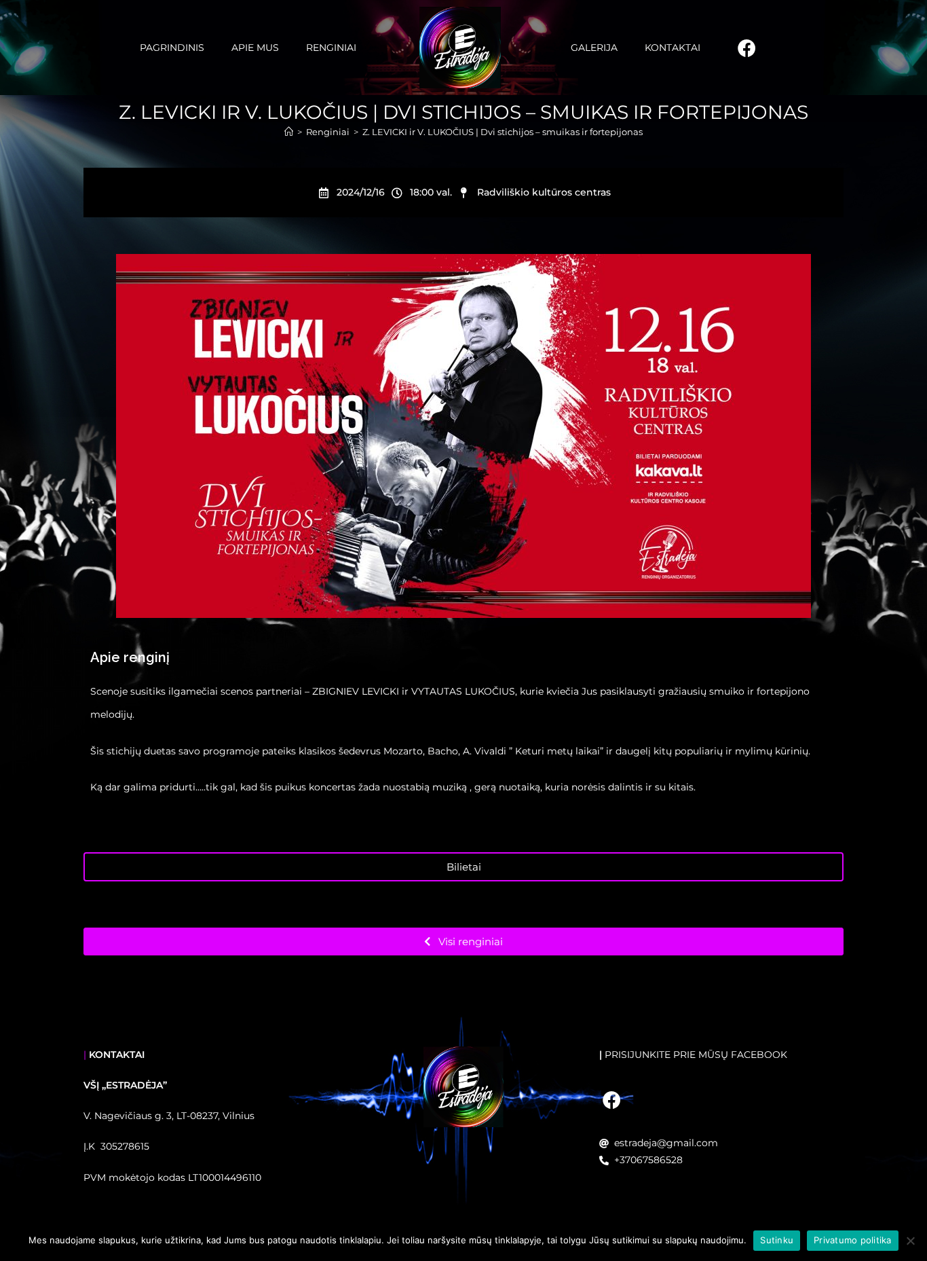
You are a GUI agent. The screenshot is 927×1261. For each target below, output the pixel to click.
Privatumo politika (853, 1240)
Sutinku (776, 1240)
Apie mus (255, 47)
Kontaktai (672, 47)
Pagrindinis (172, 47)
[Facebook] (746, 41)
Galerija (594, 47)
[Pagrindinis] (288, 131)
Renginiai (331, 47)
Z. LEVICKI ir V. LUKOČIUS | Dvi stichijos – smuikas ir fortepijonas (502, 131)
